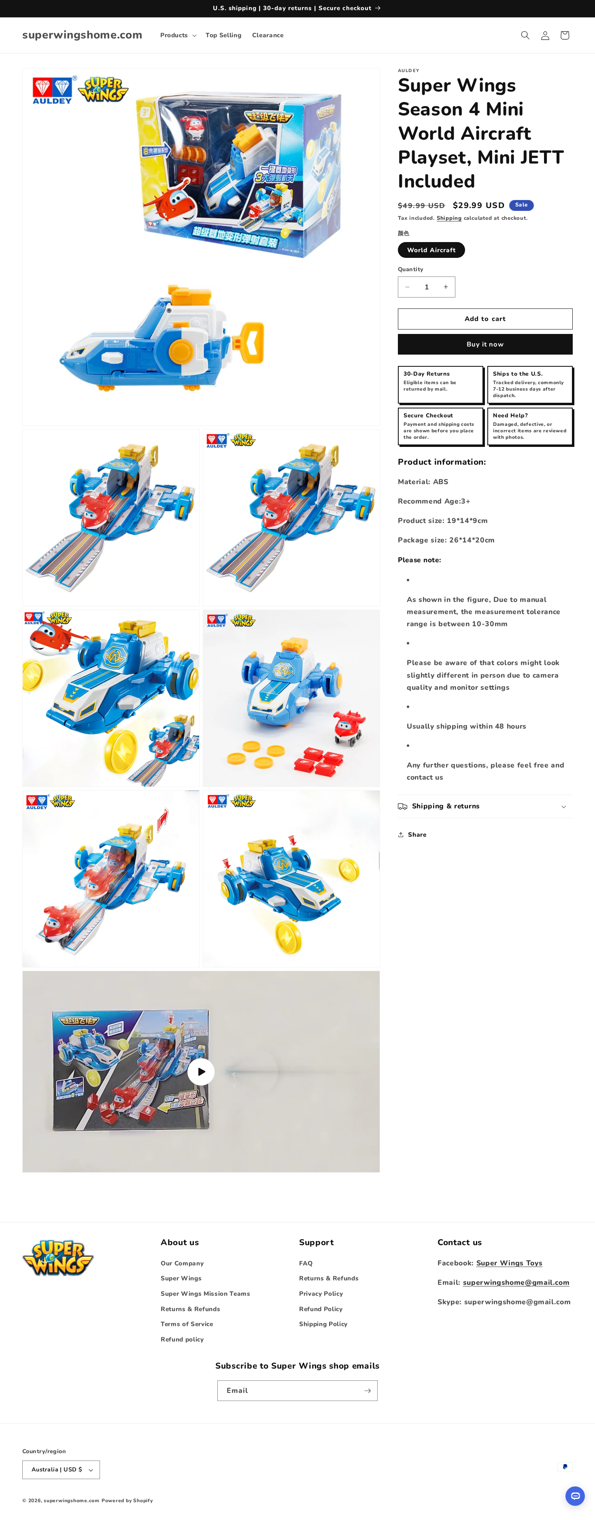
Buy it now (485, 344)
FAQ (306, 1263)
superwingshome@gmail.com (516, 1282)
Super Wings (181, 1278)
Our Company (182, 1263)
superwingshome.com (72, 1500)
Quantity (411, 269)
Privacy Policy (321, 1293)
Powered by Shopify (127, 1500)
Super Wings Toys (509, 1263)
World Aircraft (431, 250)
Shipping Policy (323, 1324)
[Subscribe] (367, 1390)
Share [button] (417, 834)
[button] (177, 35)
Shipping (449, 218)
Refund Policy (321, 1309)
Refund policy (182, 1339)
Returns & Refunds (190, 1309)
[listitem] (440, 385)
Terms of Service (187, 1324)
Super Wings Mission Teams (206, 1293)
